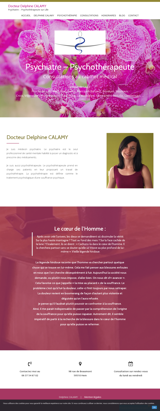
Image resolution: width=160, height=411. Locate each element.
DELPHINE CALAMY (44, 15)
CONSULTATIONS (89, 15)
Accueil (26, 15)
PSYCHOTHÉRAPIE (67, 15)
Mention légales (92, 396)
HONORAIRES (108, 15)
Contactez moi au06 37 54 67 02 (30, 373)
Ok (154, 407)
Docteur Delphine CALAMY (27, 6)
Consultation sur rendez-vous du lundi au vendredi (131, 373)
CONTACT (133, 15)
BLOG (122, 15)
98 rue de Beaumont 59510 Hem (80, 373)
